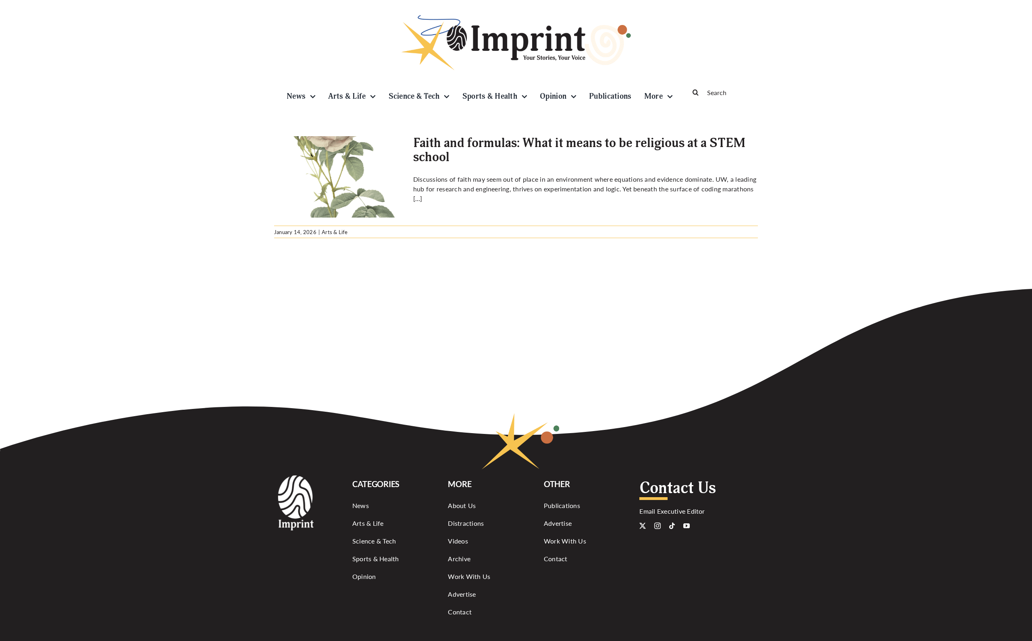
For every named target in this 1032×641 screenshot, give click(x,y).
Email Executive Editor (672, 511)
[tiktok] (672, 526)
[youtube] (686, 526)
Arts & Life (335, 232)
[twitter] (642, 526)
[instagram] (657, 526)
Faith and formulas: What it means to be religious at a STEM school (579, 150)
